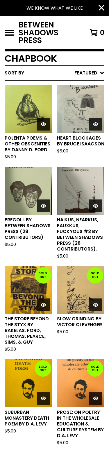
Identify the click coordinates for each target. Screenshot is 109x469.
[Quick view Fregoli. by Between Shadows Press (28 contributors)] (43, 205)
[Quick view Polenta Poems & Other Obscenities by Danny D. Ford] (43, 124)
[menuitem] (54, 73)
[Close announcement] (101, 8)
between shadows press (38, 32)
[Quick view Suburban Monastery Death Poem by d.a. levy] (43, 398)
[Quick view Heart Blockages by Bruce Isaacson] (95, 124)
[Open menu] (9, 32)
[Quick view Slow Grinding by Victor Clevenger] (95, 304)
